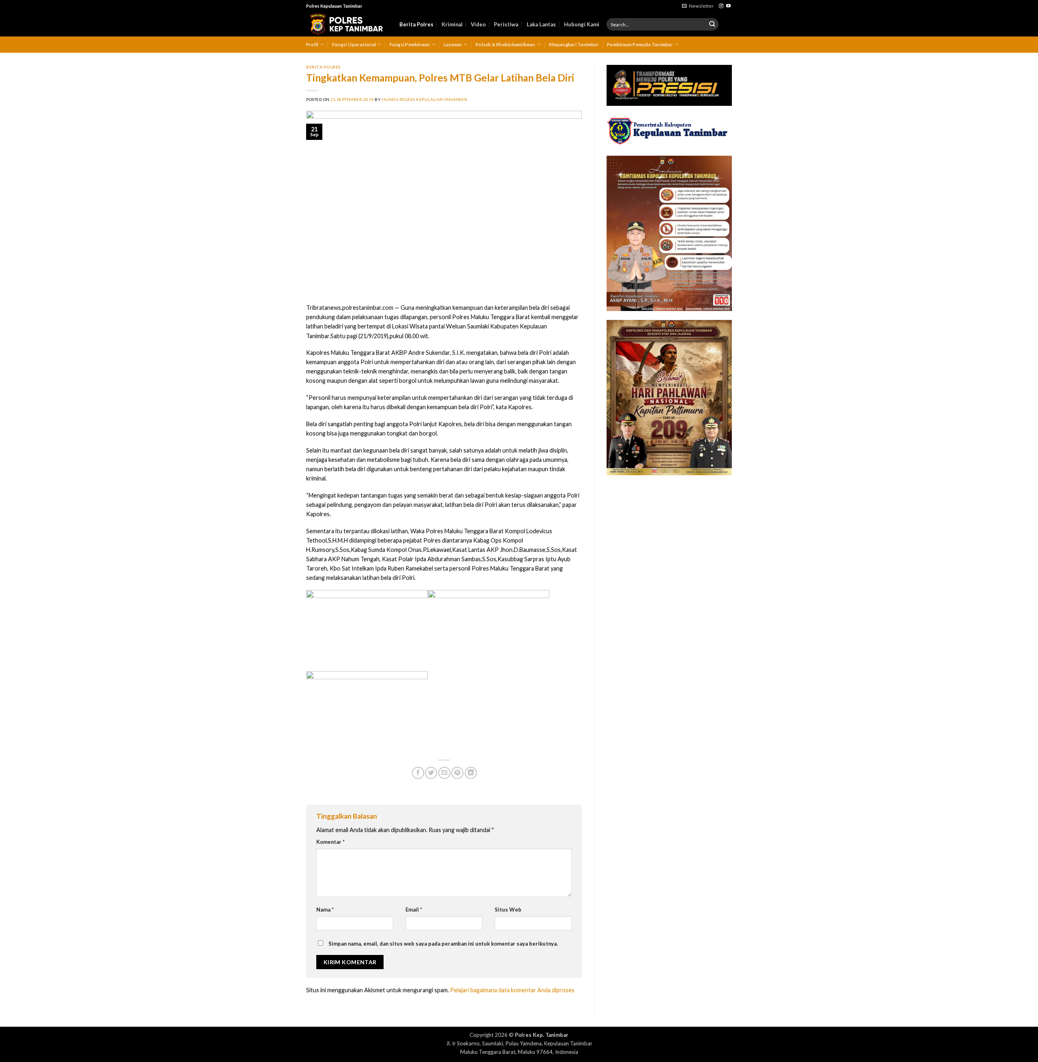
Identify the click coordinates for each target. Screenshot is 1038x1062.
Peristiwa (506, 24)
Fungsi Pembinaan (410, 44)
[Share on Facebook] (418, 773)
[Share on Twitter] (431, 773)
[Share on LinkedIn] (471, 773)
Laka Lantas (541, 24)
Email (413, 909)
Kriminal (452, 24)
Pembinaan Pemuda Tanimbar (640, 44)
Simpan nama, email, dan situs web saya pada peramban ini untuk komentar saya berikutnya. (443, 943)
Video (478, 24)
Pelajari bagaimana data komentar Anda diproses (512, 990)
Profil (312, 44)
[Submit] (712, 24)
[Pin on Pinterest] (457, 773)
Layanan (453, 44)
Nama (325, 909)
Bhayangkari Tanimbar (574, 44)
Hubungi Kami (581, 24)
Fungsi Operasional (354, 44)
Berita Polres (416, 24)
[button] (698, 6)
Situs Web (508, 909)
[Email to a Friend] (444, 773)
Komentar (330, 842)
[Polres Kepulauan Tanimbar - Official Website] (346, 24)
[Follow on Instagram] (721, 6)
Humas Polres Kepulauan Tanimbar (425, 99)
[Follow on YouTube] (728, 6)
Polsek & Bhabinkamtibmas (506, 44)
